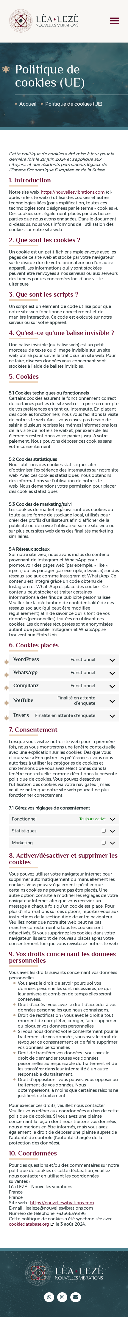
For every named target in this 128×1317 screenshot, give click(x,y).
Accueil (28, 104)
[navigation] (114, 21)
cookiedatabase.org (29, 1224)
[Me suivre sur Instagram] (62, 1297)
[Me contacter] (75, 1297)
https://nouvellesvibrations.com (73, 192)
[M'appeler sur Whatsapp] (49, 1297)
